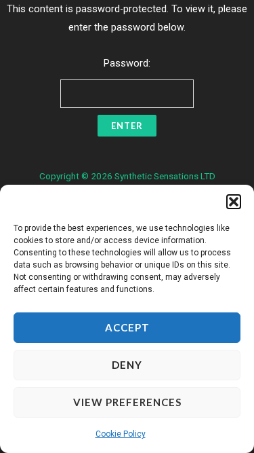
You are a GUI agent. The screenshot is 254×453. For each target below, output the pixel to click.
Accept (127, 327)
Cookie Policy (121, 434)
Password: (127, 63)
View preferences (127, 402)
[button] (233, 202)
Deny (127, 365)
